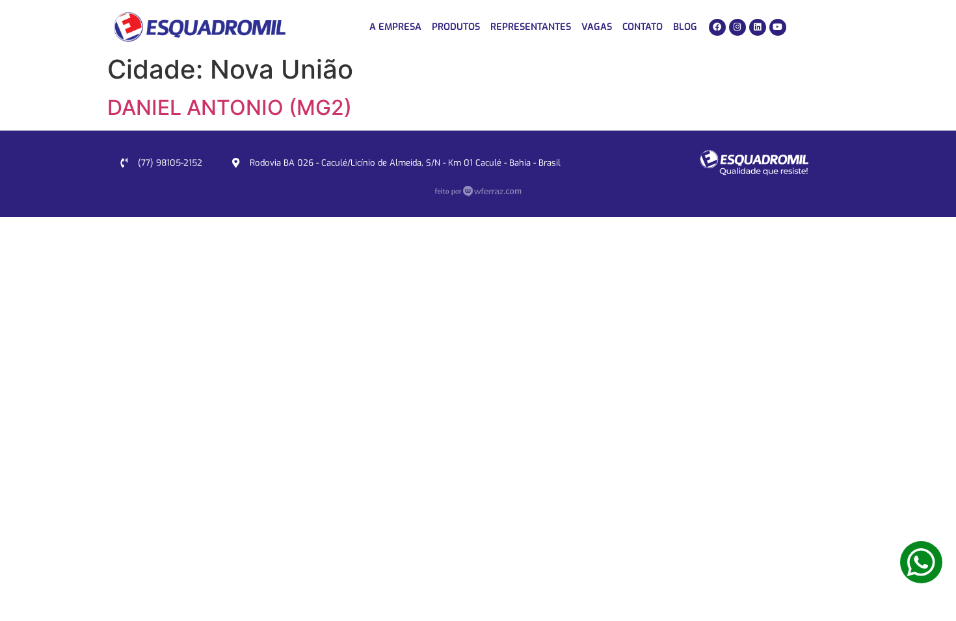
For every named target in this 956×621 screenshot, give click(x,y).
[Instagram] (737, 27)
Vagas (596, 27)
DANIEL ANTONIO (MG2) (229, 107)
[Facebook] (717, 27)
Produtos (456, 27)
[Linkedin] (757, 27)
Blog (685, 27)
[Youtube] (777, 27)
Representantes (530, 27)
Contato (642, 27)
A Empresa (395, 27)
